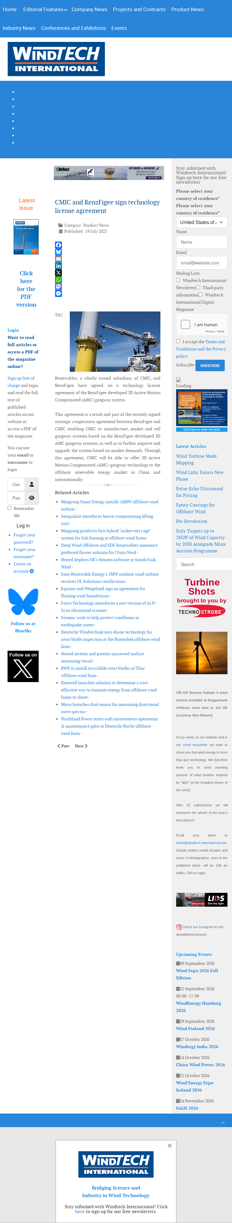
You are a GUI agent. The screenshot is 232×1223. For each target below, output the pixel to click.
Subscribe (185, 365)
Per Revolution (191, 521)
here (80, 1211)
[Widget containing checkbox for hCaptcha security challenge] (201, 324)
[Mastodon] (107, 286)
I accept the (201, 349)
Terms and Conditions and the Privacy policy (201, 349)
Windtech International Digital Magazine (199, 302)
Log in (23, 525)
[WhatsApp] (107, 279)
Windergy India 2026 (197, 1046)
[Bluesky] (107, 251)
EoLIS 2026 (187, 1108)
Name (181, 231)
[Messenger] (107, 293)
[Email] (107, 258)
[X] (107, 272)
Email (181, 252)
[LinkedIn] (107, 265)
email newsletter (195, 745)
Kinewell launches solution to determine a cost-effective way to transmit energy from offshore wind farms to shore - (109, 690)
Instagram (206, 927)
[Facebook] (107, 245)
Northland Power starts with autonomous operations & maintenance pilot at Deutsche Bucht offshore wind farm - (109, 726)
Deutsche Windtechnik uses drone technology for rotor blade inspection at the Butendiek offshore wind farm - (110, 639)
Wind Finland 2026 (195, 1028)
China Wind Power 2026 (200, 1064)
